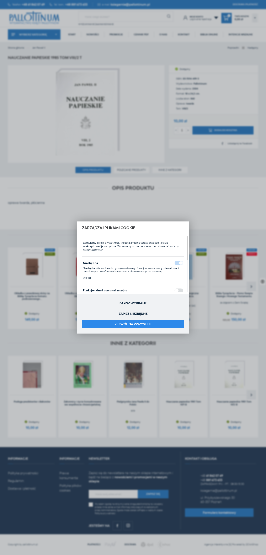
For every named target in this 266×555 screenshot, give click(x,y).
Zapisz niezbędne (133, 313)
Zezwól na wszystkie (133, 324)
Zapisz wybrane (133, 303)
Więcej (87, 277)
